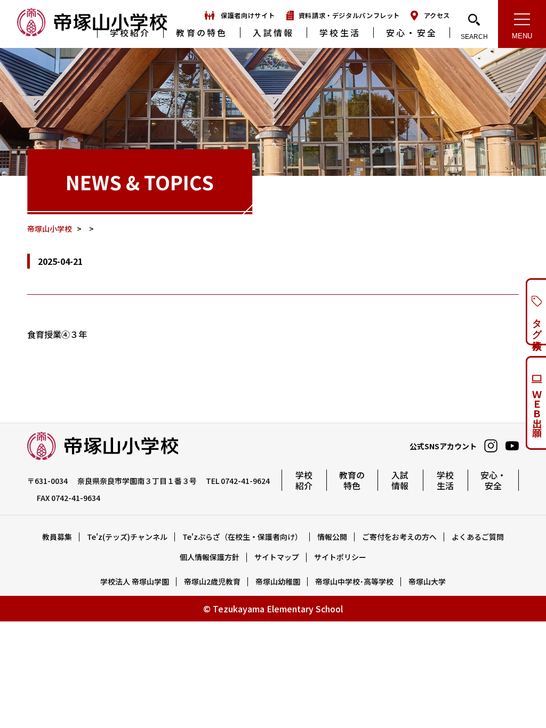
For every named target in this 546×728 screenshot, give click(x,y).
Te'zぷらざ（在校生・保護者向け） (242, 536)
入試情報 (273, 32)
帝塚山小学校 (92, 23)
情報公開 (332, 536)
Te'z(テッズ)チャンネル (127, 536)
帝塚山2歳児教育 (212, 581)
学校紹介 (130, 32)
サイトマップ (276, 557)
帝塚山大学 (427, 581)
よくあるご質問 (478, 536)
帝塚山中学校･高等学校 (354, 581)
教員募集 (57, 536)
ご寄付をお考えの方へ (399, 536)
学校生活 (339, 32)
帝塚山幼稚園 (277, 581)
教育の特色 (201, 32)
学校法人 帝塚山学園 (134, 581)
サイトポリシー (340, 557)
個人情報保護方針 (209, 557)
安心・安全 (411, 32)
